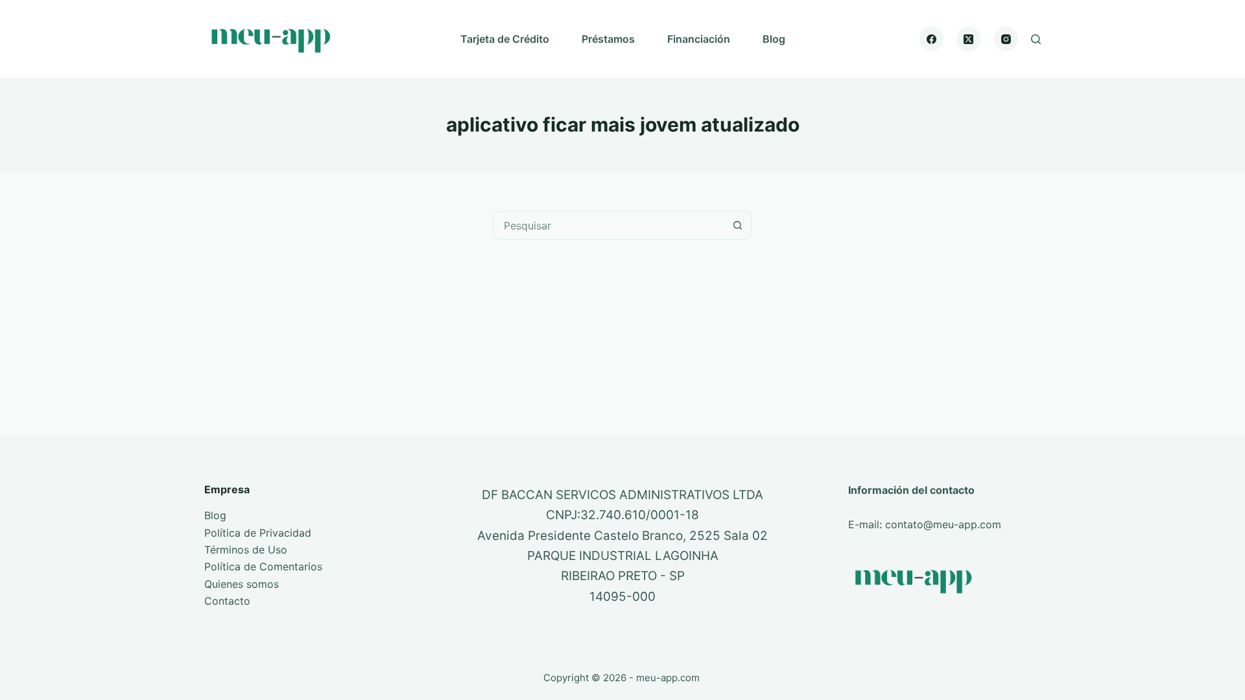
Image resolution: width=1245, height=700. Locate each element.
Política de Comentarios (263, 566)
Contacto (227, 600)
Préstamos (608, 38)
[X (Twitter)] (968, 39)
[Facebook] (931, 39)
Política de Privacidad (257, 532)
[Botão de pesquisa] (737, 225)
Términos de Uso (245, 549)
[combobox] (609, 225)
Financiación (698, 38)
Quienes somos (241, 584)
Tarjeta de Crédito (504, 38)
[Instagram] (1006, 39)
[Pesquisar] (1036, 39)
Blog (774, 38)
